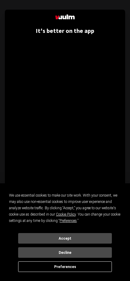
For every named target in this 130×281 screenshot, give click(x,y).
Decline (65, 253)
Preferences (65, 267)
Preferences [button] (68, 221)
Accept (65, 238)
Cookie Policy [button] (66, 214)
